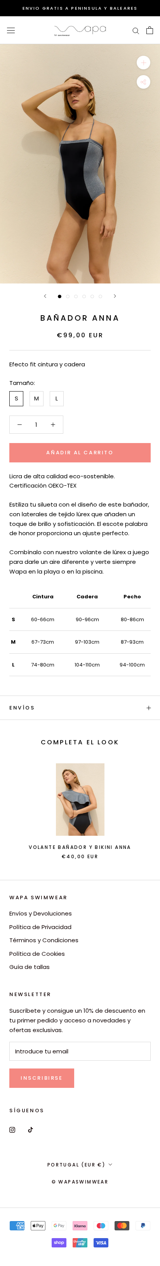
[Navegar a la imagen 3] (76, 296)
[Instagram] (12, 1130)
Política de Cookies (37, 954)
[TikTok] (30, 1130)
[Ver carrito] (149, 30)
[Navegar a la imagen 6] (100, 296)
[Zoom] (143, 62)
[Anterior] (45, 296)
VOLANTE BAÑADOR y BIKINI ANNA (80, 847)
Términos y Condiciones (43, 940)
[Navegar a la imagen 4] (84, 296)
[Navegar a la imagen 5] (92, 296)
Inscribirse (42, 1078)
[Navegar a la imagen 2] (68, 296)
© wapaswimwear (80, 1181)
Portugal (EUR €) (76, 1164)
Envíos (22, 707)
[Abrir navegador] (11, 30)
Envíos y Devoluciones (40, 913)
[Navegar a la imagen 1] (59, 296)
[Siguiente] (115, 296)
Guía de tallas (29, 967)
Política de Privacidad (40, 927)
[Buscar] (135, 30)
